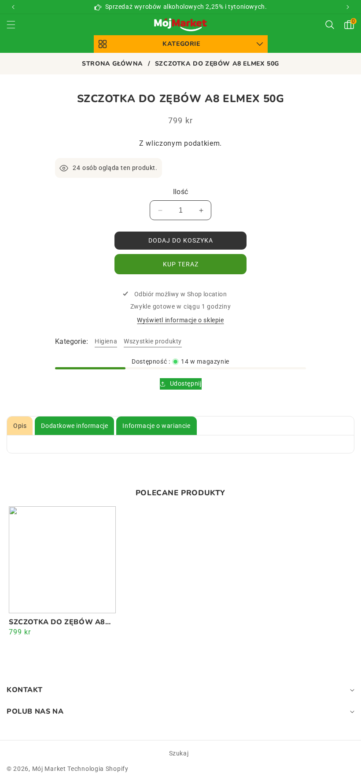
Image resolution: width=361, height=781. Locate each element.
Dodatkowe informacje (74, 425)
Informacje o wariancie (156, 425)
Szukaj (179, 753)
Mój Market (49, 768)
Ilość (180, 192)
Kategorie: (71, 341)
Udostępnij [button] (186, 383)
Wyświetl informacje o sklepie (180, 320)
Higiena (106, 341)
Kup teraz (181, 264)
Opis (19, 425)
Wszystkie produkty (153, 341)
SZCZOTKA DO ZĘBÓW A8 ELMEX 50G (57, 622)
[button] (347, 7)
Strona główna (112, 64)
